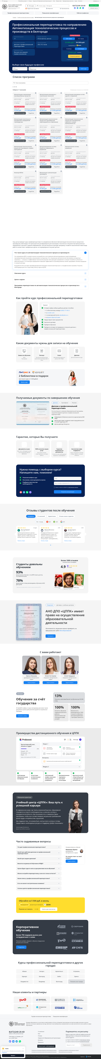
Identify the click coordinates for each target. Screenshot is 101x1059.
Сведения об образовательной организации (42, 1)
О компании (41, 1031)
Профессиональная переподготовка (18, 13)
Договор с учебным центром (65, 605)
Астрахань (76, 971)
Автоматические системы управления (72, 147)
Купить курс (24, 382)
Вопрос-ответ (59, 1)
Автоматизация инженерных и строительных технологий (48, 95)
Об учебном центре (22, 1)
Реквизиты (40, 1042)
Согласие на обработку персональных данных (69, 1050)
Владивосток (24, 981)
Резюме (74, 403)
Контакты (80, 1)
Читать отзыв (21, 541)
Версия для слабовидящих (46, 1046)
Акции (76, 1)
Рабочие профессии (83, 13)
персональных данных (73, 487)
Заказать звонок (94, 5)
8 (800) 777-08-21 (65, 310)
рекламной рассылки (84, 1041)
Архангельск (59, 971)
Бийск (59, 976)
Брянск (76, 976)
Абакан (24, 971)
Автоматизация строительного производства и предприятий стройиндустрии (22, 120)
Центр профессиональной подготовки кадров (15, 5)
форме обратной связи (53, 317)
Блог (54, 1)
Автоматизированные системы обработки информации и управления (48, 148)
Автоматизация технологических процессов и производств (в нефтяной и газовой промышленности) (74, 121)
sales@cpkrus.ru (63, 315)
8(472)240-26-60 (79, 6)
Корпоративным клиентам (68, 1)
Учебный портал (94, 8)
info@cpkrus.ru (96, 1)
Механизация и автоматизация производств (48, 173)
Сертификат (64, 403)
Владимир (42, 981)
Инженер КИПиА (18, 172)
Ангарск (41, 971)
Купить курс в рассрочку (48, 909)
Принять (13, 1055)
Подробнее (4, 1052)
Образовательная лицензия (14, 7)
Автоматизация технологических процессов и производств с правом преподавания (23, 148)
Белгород (42, 976)
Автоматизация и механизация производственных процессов (22, 95)
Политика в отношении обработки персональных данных (44, 1050)
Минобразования (65, 631)
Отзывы (30, 1)
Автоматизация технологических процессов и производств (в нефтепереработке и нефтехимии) (49, 120)
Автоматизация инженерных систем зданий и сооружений (75, 95)
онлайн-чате (50, 313)
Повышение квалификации (50, 13)
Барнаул (24, 976)
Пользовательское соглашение (65, 1052)
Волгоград (59, 981)
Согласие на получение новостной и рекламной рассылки (44, 1052)
